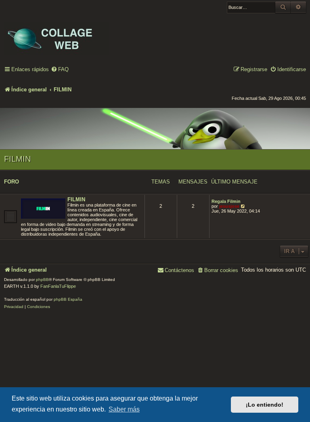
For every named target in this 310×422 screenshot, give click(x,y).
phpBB (42, 279)
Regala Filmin (226, 201)
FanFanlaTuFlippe (58, 286)
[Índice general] (56, 32)
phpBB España (68, 299)
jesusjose (229, 206)
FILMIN (17, 158)
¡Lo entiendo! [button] (264, 404)
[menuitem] (60, 70)
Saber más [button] (124, 409)
